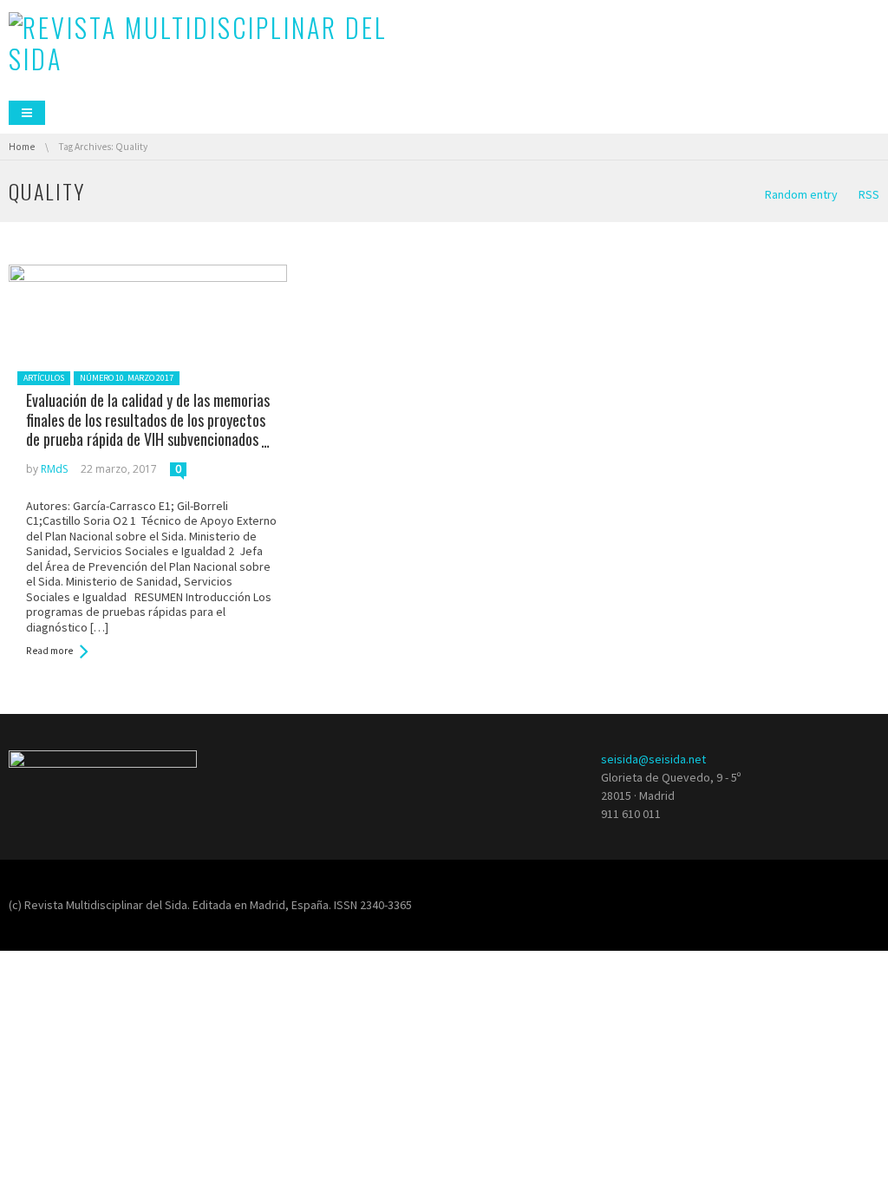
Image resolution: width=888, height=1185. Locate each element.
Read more (49, 651)
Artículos (43, 377)
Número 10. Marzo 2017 (126, 377)
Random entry (801, 194)
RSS (869, 194)
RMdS (54, 469)
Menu (27, 113)
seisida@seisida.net (653, 759)
